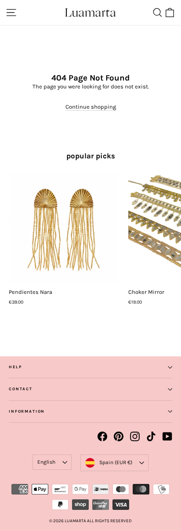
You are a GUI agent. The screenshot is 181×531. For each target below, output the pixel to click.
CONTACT (21, 389)
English (46, 462)
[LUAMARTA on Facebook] (102, 436)
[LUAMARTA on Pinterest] (118, 436)
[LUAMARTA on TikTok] (151, 436)
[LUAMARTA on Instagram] (135, 436)
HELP (15, 367)
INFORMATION (27, 411)
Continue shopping (90, 106)
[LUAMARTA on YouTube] (167, 436)
